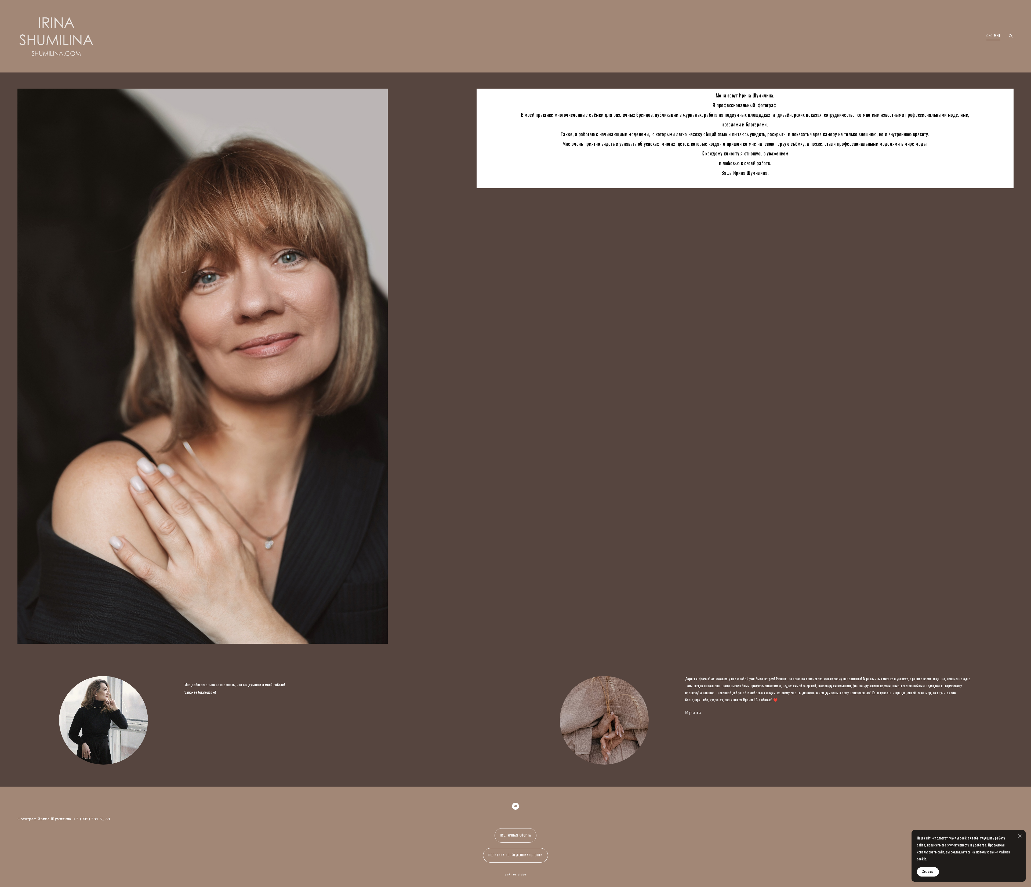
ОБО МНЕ (993, 36)
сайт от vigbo (515, 874)
